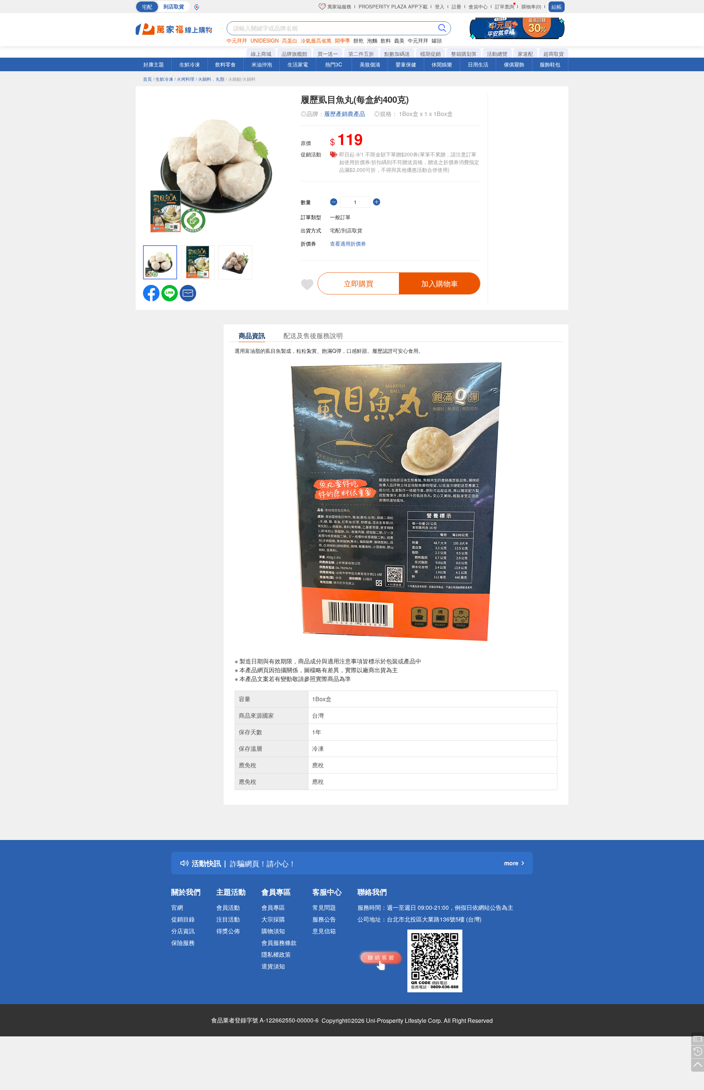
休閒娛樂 (442, 64)
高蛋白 (289, 40)
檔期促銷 (430, 53)
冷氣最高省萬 (316, 40)
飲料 (386, 40)
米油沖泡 (262, 64)
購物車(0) (531, 6)
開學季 (342, 40)
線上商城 (261, 53)
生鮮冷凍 (189, 64)
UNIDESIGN (264, 40)
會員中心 (478, 6)
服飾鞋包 (550, 64)
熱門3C (333, 64)
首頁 (147, 79)
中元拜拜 (237, 40)
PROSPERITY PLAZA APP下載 (393, 6)
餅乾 (358, 40)
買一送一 (328, 53)
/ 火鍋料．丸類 (210, 79)
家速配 (525, 53)
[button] (188, 292)
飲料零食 (225, 64)
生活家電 (297, 64)
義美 (399, 40)
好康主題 (153, 64)
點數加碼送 (397, 53)
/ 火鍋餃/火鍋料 (241, 79)
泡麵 (372, 40)
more (511, 863)
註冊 (456, 6)
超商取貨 (553, 53)
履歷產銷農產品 (344, 113)
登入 (439, 6)
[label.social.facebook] (151, 292)
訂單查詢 (504, 6)
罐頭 (437, 40)
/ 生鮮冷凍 (163, 79)
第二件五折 (361, 53)
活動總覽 (497, 53)
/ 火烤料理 (184, 79)
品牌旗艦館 (294, 53)
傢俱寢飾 (514, 64)
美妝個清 (370, 64)
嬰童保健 (406, 64)
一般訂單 (340, 217)
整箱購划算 (464, 53)
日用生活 (478, 64)
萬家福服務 (338, 6)
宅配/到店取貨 (346, 230)
